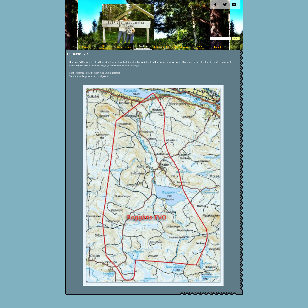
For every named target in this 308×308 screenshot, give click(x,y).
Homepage (87, 47)
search (235, 38)
